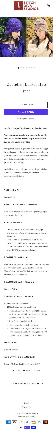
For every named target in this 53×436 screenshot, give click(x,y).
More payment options (26, 118)
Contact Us (26, 407)
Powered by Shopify (26, 416)
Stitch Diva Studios (30, 413)
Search (26, 403)
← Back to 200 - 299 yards (26, 383)
